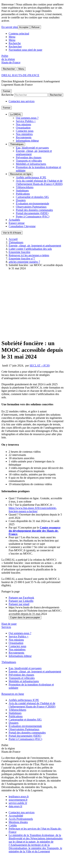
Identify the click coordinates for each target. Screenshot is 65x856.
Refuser (35, 27)
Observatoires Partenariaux (31, 206)
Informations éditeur (27, 140)
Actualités (14, 219)
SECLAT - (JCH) (40, 365)
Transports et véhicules (29, 160)
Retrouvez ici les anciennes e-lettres (29, 255)
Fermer (6, 91)
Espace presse (17, 223)
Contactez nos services (21, 101)
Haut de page (9, 623)
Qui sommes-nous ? (27, 117)
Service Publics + (26, 121)
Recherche (15, 43)
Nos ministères (24, 134)
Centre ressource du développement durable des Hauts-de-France (34, 531)
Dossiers (21, 200)
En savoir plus (9, 27)
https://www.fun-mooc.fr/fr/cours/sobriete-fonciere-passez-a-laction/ (33, 509)
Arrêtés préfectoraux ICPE (31, 177)
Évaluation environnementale (32, 203)
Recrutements (23, 137)
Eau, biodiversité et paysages (32, 147)
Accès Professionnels (21, 818)
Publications (23, 193)
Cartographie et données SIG (32, 197)
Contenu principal (19, 33)
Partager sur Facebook (21, 597)
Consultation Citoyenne (22, 226)
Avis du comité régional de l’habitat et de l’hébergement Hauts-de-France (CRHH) (39, 182)
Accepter (24, 27)
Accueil (13, 239)
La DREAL (15, 114)
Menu (12, 36)
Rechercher (15, 46)
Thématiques (17, 144)
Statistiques (22, 190)
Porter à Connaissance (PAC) (32, 216)
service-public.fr (18, 803)
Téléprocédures (24, 187)
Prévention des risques (28, 157)
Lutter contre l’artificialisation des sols (30, 248)
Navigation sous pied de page (25, 49)
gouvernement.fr (18, 799)
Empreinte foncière (19, 252)
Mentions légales (18, 822)
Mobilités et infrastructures (31, 163)
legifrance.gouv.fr (19, 796)
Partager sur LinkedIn (21, 600)
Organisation (23, 127)
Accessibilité (16, 815)
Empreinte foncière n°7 (22, 258)
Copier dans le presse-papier (25, 617)
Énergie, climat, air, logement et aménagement (35, 245)
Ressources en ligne (20, 174)
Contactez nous (24, 130)
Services (6, 627)
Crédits (13, 825)
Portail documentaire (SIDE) (32, 213)
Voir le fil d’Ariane (12, 232)
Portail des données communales (34, 210)
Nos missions (23, 124)
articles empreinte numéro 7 (24, 261)
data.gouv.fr (15, 806)
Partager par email (19, 604)
